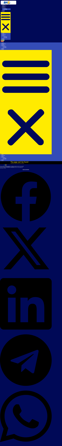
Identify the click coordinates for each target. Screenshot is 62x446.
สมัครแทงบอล (4, 5)
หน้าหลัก (3, 4)
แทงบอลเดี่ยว (5, 8)
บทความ (3, 11)
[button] (6, 22)
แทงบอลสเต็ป (5, 9)
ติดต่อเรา (3, 10)
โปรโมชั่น (3, 6)
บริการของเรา (4, 7)
